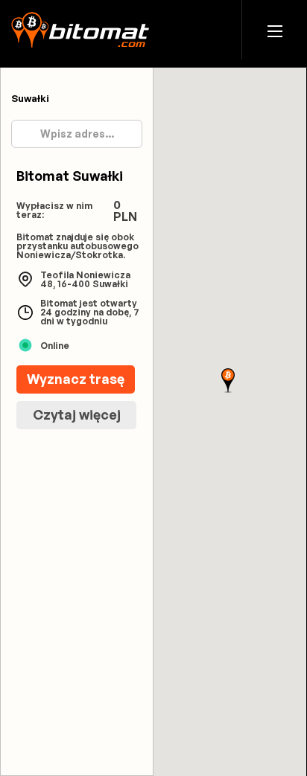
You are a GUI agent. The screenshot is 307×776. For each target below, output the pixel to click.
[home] (80, 30)
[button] (275, 30)
